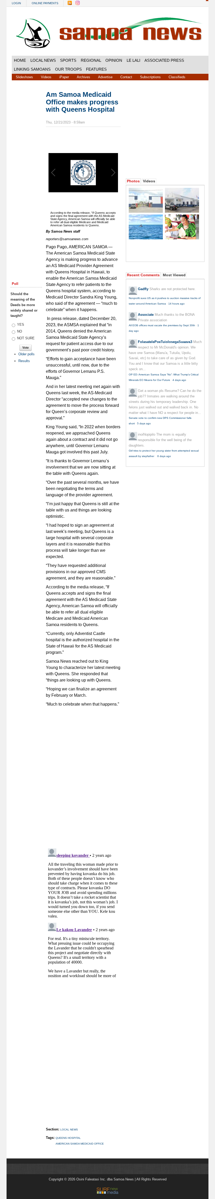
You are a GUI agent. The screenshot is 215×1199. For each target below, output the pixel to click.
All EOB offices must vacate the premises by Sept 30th (162, 325)
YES (20, 325)
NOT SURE (26, 338)
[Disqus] (83, 911)
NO (19, 331)
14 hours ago (176, 303)
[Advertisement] (26, 170)
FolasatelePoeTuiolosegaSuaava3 (165, 342)
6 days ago (164, 456)
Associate (146, 315)
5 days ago (144, 423)
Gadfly (143, 289)
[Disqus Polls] (88, 775)
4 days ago (179, 380)
